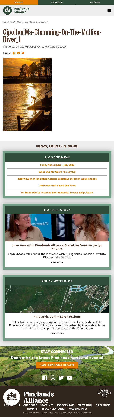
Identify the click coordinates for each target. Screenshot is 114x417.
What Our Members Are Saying (57, 171)
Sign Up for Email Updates (57, 365)
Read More (57, 262)
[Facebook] (44, 377)
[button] (56, 10)
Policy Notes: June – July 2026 (57, 164)
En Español (85, 405)
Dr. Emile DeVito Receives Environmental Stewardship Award (57, 192)
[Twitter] (61, 377)
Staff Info (47, 405)
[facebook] (13, 53)
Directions (103, 405)
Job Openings (65, 405)
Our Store (30, 405)
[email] (18, 53)
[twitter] (22, 53)
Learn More (57, 333)
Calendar (95, 2)
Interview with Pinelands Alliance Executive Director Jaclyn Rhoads (57, 178)
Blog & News (57, 2)
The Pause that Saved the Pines (57, 185)
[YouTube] (69, 377)
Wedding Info (78, 408)
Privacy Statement (53, 408)
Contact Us (12, 405)
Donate (19, 2)
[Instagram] (53, 377)
